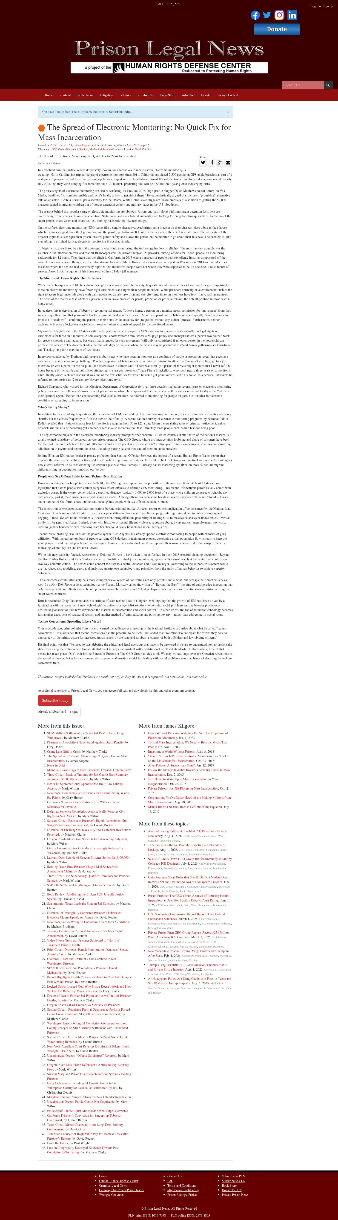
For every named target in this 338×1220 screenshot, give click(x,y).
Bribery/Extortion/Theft (161, 928)
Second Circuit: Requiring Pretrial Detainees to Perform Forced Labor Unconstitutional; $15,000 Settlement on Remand (88, 1011)
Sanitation (153, 840)
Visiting (193, 960)
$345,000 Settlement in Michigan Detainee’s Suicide (81, 885)
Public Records (170, 891)
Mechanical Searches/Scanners (106, 149)
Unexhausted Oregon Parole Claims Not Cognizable (81, 1101)
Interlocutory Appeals (199, 868)
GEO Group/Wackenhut (65, 149)
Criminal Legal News (113, 1185)
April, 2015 (132, 145)
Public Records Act (190, 891)
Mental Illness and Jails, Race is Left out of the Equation (185, 807)
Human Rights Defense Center (118, 1181)
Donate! (206, 95)
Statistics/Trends (191, 923)
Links (126, 95)
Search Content (228, 95)
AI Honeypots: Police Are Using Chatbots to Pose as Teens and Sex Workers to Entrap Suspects (189, 980)
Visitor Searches (178, 960)
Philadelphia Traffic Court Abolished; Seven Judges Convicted (87, 1111)
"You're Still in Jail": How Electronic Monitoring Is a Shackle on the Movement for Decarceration (188, 758)
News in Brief (56, 765)
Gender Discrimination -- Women (200, 955)
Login (314, 6)
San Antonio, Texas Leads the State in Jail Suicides (80, 903)
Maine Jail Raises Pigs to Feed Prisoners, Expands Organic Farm (89, 770)
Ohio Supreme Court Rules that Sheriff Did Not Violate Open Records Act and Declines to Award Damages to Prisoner (188, 879)
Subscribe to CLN (233, 1181)
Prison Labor (155, 868)
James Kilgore (82, 145)
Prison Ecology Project (182, 1194)
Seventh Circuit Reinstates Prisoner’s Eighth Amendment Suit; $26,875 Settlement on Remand (88, 822)
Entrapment (198, 988)
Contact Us (174, 1176)
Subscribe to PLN (233, 1176)
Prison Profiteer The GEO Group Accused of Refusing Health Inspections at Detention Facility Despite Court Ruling (188, 897)
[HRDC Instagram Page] (279, 13)
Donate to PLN (232, 1190)
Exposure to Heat (169, 840)
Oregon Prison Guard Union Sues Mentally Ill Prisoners (83, 1005)
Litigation (106, 95)
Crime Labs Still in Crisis (63, 751)
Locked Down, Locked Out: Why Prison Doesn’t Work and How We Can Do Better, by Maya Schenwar (89, 988)
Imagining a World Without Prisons (171, 751)
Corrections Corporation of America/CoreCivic (183, 942)
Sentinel (83, 149)
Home (49, 95)
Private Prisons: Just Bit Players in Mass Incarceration (183, 788)
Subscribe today (120, 111)
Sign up (328, 6)
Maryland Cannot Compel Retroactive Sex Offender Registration (89, 1097)
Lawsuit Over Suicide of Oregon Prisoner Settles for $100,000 (88, 857)
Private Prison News (235, 1194)
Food (213, 836)
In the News (85, 95)
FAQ (170, 1181)
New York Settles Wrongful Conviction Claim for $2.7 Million (88, 922)
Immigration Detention (201, 854)
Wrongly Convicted (111, 1194)
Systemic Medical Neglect (183, 946)
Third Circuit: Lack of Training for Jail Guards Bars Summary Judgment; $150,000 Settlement (88, 776)
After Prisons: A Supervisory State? (171, 765)
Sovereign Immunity (175, 868)
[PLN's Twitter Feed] (267, 13)
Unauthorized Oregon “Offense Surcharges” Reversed (81, 1055)
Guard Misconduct (209, 919)
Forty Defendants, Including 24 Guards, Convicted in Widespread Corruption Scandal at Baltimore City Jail (82, 1085)
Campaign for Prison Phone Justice (121, 1190)
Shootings (181, 854)
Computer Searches (180, 988)
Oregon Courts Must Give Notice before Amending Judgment (87, 839)
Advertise (188, 95)
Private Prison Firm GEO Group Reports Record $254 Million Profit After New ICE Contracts (188, 934)
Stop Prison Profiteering (183, 1190)
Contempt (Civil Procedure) (202, 886)
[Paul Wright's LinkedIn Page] (292, 13)
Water (221, 836)
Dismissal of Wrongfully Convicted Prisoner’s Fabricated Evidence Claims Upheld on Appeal (84, 914)
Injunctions (205, 905)
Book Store (167, 95)
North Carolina (143, 149)
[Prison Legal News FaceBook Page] (255, 13)
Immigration (207, 974)
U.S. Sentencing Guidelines (216, 923)
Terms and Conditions (181, 1185)
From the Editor (57, 1143)
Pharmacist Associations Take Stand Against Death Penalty (85, 742)
